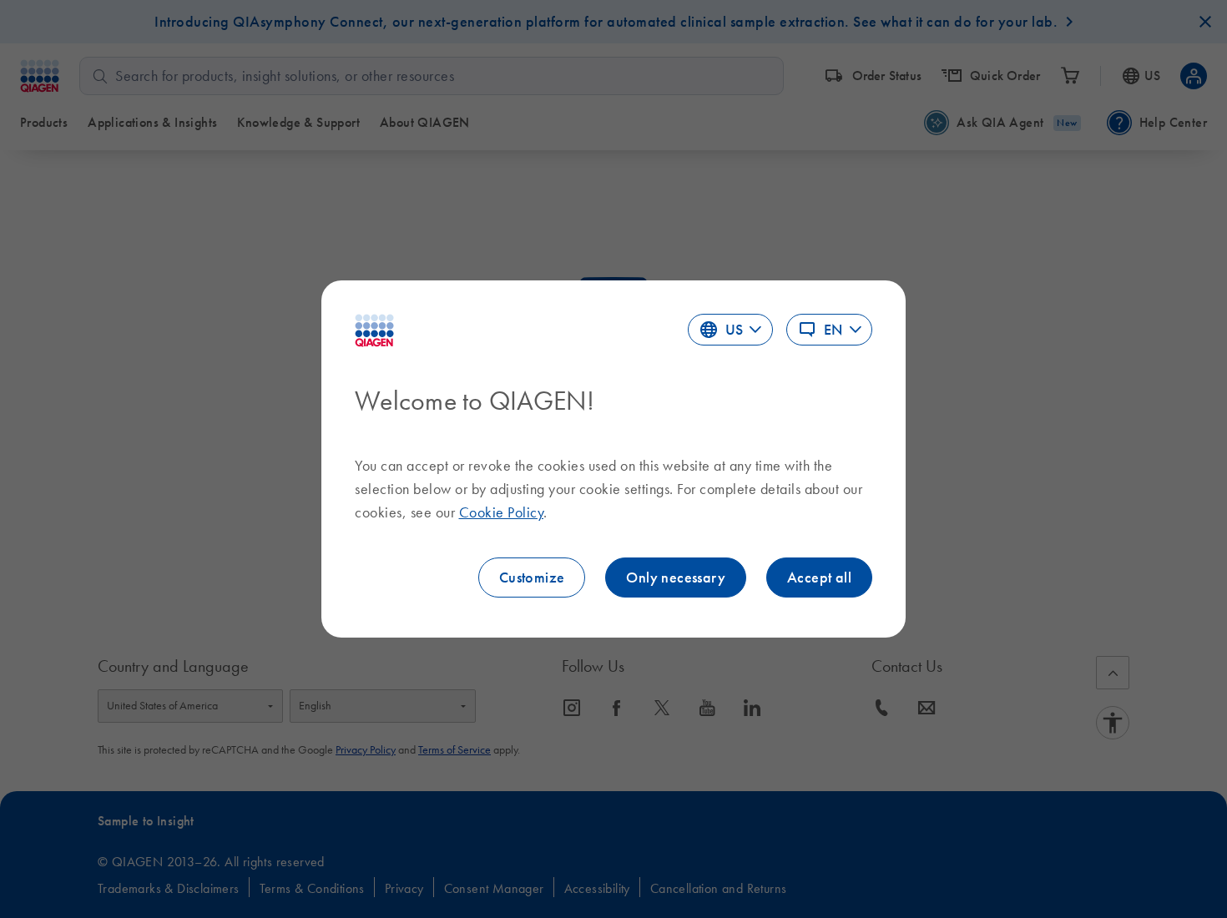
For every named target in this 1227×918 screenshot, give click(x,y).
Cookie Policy (501, 512)
